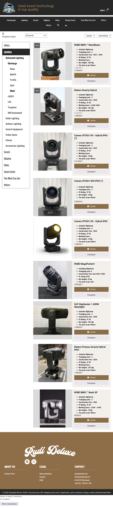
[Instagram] (33, 461)
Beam (12, 69)
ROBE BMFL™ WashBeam (87, 45)
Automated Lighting (15, 58)
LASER (11, 96)
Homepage (11, 20)
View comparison (9, 504)
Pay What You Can (88, 20)
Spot (12, 85)
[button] (110, 506)
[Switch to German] (66, 25)
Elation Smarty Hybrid (85, 90)
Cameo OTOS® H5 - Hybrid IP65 (90, 221)
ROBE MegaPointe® (84, 264)
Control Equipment (14, 129)
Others (48, 25)
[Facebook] (27, 461)
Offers (103, 20)
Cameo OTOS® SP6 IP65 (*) (88, 181)
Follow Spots (11, 134)
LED (9, 101)
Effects (9, 140)
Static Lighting (12, 118)
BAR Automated (15, 112)
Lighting (24, 20)
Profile (13, 80)
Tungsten (12, 107)
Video (57, 20)
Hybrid (13, 74)
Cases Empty (9, 171)
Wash (12, 91)
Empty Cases (70, 20)
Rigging (47, 20)
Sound (35, 20)
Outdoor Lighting (13, 123)
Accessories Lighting (15, 145)
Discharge (12, 63)
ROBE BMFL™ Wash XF (86, 392)
